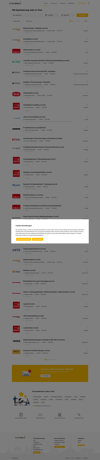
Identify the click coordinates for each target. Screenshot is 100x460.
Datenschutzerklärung (38, 235)
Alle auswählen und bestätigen (23, 239)
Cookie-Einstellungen (38, 239)
